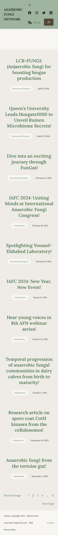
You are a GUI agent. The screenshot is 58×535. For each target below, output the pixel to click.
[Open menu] (30, 5)
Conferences (19, 225)
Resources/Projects (21, 88)
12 (53, 495)
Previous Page (12, 495)
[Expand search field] (49, 22)
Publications (20, 393)
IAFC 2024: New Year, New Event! (29, 284)
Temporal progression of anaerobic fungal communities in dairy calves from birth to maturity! (29, 370)
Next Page (48, 503)
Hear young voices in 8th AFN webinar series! (29, 323)
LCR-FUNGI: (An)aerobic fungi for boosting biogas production (29, 69)
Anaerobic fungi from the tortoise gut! (29, 463)
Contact (50, 523)
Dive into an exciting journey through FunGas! (29, 162)
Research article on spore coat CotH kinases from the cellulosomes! (29, 421)
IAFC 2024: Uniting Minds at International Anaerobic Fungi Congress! (29, 206)
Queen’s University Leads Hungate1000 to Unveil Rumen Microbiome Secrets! (29, 117)
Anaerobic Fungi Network (13, 14)
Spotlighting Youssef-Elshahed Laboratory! (29, 248)
